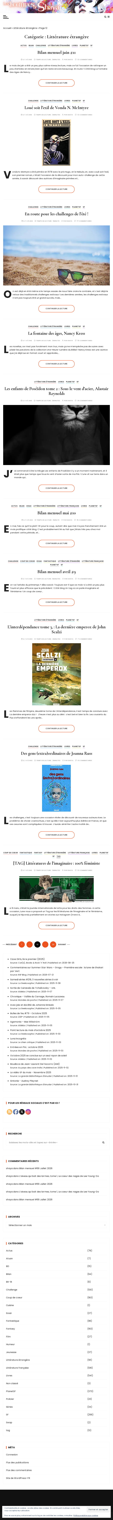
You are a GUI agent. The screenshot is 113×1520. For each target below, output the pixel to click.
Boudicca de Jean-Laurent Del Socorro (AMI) (35, 1064)
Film (8, 1336)
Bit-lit (9, 1281)
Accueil (7, 28)
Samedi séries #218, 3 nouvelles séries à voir (34, 979)
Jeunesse (11, 1352)
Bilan (31, 45)
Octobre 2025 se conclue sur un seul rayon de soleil (38, 1055)
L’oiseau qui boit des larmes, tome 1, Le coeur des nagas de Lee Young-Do (59, 1176)
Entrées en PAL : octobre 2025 (26, 1047)
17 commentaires (84, 221)
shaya (70, 59)
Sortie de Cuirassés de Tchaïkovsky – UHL (32, 988)
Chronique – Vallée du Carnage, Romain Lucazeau (37, 996)
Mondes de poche (27, 1000)
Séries (9, 1406)
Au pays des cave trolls (30, 1067)
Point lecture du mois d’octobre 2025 (30, 1030)
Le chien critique (26, 1042)
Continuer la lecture (56, 83)
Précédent (11, 944)
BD (7, 1266)
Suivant (62, 944)
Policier (10, 1399)
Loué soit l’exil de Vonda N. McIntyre (56, 107)
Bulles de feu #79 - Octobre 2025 (28, 1013)
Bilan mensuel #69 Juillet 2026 (36, 1168)
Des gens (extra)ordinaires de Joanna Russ (56, 753)
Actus (24, 45)
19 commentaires (84, 340)
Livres (75, 45)
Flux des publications (17, 1462)
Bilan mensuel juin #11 (56, 52)
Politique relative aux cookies (85, 1515)
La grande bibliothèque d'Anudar (35, 1076)
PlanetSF (84, 45)
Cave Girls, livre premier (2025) (27, 959)
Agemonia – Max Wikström (25, 1021)
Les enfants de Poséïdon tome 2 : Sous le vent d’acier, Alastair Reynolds (57, 391)
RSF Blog (22, 974)
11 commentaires (85, 579)
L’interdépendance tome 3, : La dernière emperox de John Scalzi (57, 629)
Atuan (9, 1258)
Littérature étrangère (25, 28)
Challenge (41, 45)
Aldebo (21, 991)
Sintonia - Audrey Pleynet (24, 1080)
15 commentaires (84, 520)
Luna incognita (18, 1038)
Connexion (12, 1454)
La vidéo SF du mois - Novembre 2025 (30, 1072)
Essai (29, 506)
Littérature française (68, 506)
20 (53, 944)
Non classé (12, 1383)
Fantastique (50, 561)
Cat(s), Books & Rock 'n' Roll (32, 962)
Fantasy (38, 853)
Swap (9, 1422)
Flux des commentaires (19, 1470)
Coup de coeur (27, 561)
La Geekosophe (26, 983)
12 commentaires (84, 59)
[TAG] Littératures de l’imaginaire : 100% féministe (56, 863)
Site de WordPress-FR (18, 1478)
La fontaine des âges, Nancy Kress (56, 333)
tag (58, 856)
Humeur (10, 1344)
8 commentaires (85, 760)
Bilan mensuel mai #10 (56, 513)
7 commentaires (85, 639)
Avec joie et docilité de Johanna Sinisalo (32, 1005)
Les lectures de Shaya (56, 6)
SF (91, 45)
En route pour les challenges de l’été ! (56, 214)
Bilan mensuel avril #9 (56, 571)
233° (20, 1016)
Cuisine (10, 1305)
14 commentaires (84, 400)
